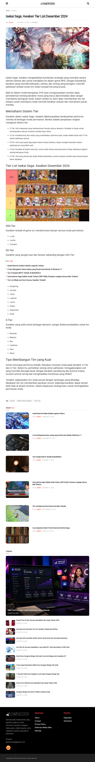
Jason (11, 22)
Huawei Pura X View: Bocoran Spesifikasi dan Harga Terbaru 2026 (37, 620)
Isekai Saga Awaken (24, 401)
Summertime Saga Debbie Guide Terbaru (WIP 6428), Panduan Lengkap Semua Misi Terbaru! (42, 276)
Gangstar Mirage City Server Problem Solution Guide (33, 692)
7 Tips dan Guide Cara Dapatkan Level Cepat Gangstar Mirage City (37, 674)
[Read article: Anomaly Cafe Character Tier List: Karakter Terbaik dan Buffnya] (10, 631)
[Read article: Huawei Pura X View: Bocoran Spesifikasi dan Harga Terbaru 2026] (10, 622)
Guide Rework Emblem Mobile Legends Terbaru (25, 266)
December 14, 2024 (23, 22)
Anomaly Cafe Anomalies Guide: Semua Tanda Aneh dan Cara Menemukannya (41, 638)
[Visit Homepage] (47, 3)
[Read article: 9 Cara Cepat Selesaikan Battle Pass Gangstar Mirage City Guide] (10, 667)
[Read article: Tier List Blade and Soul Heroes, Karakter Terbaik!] (17, 513)
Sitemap (38, 731)
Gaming (13, 11)
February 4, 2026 (48, 417)
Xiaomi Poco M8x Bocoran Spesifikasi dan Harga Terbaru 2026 (36, 683)
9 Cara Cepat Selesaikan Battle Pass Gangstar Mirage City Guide (37, 665)
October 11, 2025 (48, 488)
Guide (12, 401)
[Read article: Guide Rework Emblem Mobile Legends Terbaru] (17, 420)
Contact (38, 721)
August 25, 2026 (13, 613)
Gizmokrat (68, 721)
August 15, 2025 (47, 531)
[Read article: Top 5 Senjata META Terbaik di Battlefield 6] (17, 464)
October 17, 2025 (48, 460)
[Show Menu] (7, 3)
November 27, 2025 (48, 438)
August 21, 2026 (21, 686)
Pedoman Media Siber (43, 727)
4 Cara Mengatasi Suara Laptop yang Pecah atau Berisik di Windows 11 (34, 269)
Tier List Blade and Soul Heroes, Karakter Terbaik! (26, 280)
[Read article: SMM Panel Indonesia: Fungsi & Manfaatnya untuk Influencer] (47, 586)
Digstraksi (68, 718)
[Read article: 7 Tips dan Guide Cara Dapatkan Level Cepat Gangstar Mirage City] (10, 676)
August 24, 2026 (21, 623)
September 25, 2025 (49, 509)
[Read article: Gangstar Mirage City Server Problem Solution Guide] (10, 694)
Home (8, 11)
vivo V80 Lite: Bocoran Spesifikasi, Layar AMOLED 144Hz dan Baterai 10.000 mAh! (43, 647)
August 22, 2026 (21, 650)
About (37, 718)
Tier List (37, 401)
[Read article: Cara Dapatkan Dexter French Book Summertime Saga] (17, 535)
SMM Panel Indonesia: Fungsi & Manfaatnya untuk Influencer (28, 610)
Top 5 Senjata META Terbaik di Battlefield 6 (24, 273)
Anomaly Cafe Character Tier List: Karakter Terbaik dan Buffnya (37, 629)
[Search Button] (88, 3)
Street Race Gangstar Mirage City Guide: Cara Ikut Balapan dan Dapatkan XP (41, 656)
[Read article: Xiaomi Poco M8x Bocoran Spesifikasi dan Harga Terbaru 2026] (10, 685)
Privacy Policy (40, 724)
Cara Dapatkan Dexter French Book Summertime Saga (51, 528)
